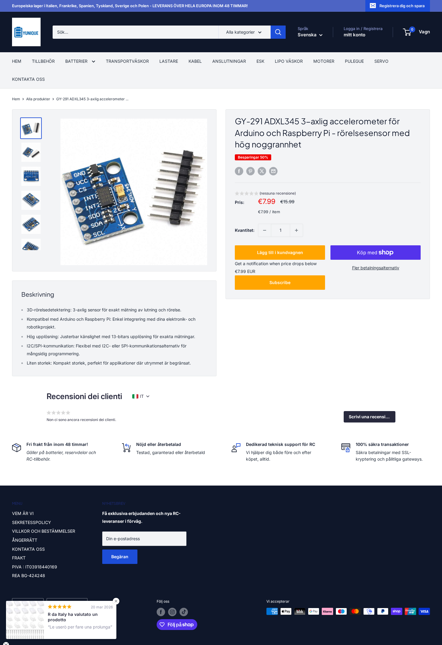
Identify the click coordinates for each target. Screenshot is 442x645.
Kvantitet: (244, 230)
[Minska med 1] (264, 230)
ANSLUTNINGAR (229, 61)
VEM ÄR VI (23, 513)
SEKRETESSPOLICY (31, 522)
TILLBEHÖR (43, 61)
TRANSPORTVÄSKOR (127, 61)
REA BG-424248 (28, 575)
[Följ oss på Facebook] (161, 612)
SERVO (381, 61)
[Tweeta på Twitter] (262, 171)
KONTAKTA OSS (28, 79)
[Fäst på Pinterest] (250, 171)
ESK (260, 61)
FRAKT (19, 557)
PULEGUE (354, 61)
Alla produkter (38, 99)
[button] (265, 194)
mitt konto (354, 35)
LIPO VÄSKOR (289, 61)
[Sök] (278, 32)
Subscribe (279, 282)
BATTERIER (77, 61)
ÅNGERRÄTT (24, 540)
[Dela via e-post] (273, 171)
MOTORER (323, 61)
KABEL (195, 61)
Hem (16, 99)
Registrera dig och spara (402, 5)
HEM (16, 61)
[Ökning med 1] (296, 230)
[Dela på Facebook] (239, 171)
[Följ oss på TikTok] (184, 612)
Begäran (119, 556)
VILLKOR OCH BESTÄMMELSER (43, 531)
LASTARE (168, 61)
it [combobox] (142, 396)
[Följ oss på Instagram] (172, 612)
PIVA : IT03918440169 (34, 566)
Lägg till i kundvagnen (280, 252)
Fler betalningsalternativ (375, 267)
